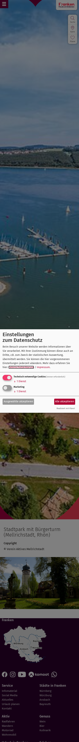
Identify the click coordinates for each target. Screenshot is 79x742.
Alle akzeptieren (64, 401)
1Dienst (20, 381)
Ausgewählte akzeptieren (18, 401)
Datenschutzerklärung (21, 367)
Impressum (43, 367)
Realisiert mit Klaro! (66, 408)
